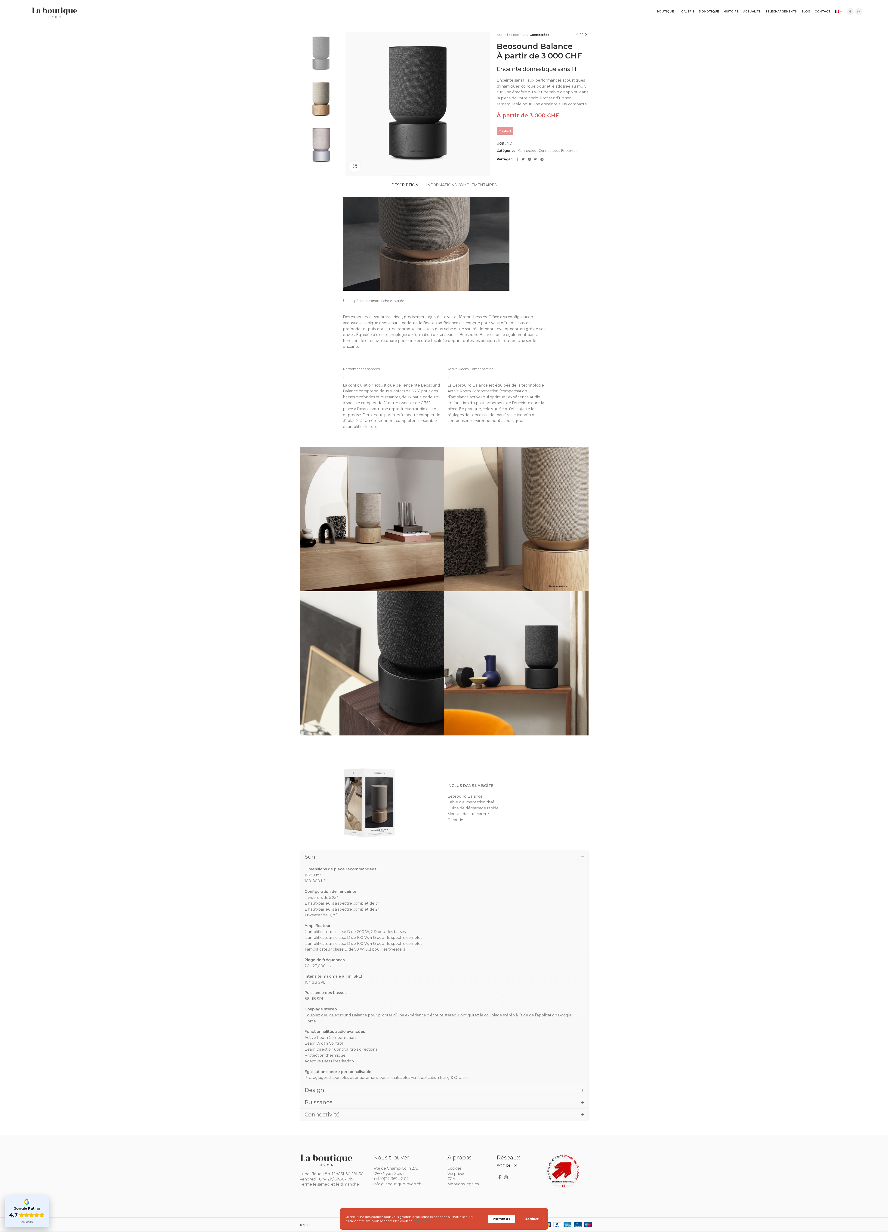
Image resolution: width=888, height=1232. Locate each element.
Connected (527, 151)
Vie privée (456, 1173)
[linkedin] (536, 159)
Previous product (576, 34)
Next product (586, 34)
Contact (505, 131)
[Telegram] (542, 159)
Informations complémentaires (461, 185)
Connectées (539, 35)
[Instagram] (858, 11)
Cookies (454, 1168)
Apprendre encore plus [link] (433, 1221)
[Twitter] (523, 159)
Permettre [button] (502, 1218)
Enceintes (518, 35)
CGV (451, 1179)
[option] (321, 53)
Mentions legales (463, 1184)
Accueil (502, 35)
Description (405, 185)
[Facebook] (850, 11)
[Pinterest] (529, 159)
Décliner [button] (532, 1219)
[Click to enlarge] (355, 166)
